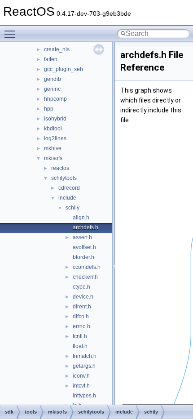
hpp (48, 109)
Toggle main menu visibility (12, 34)
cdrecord (69, 188)
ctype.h (81, 287)
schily (72, 208)
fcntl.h (80, 336)
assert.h (82, 237)
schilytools (64, 178)
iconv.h (81, 376)
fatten (50, 59)
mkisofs (53, 158)
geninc (52, 89)
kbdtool (53, 128)
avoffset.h (84, 247)
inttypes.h (84, 395)
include (67, 198)
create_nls (57, 49)
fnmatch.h (84, 356)
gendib (52, 79)
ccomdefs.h (87, 267)
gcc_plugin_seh (63, 69)
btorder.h (83, 257)
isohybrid (55, 119)
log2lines (55, 138)
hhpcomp (55, 99)
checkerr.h (85, 277)
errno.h (81, 326)
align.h (81, 217)
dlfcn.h (81, 316)
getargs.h (84, 366)
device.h (83, 297)
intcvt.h (81, 386)
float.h (80, 346)
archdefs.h (85, 227)
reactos (60, 168)
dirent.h (82, 306)
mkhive (52, 148)
